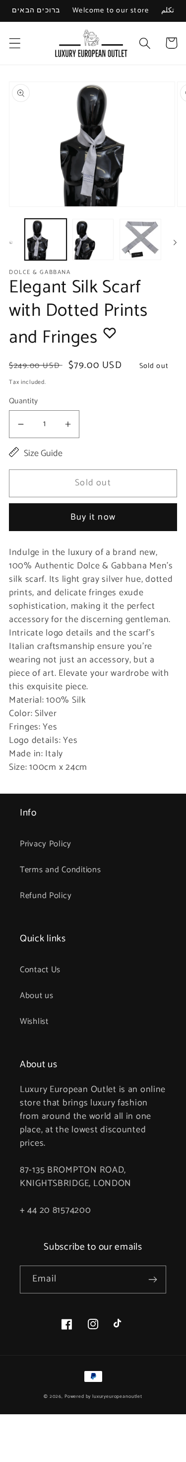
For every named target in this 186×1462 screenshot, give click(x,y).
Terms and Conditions (60, 870)
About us (37, 996)
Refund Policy (45, 896)
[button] (15, 43)
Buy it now (93, 517)
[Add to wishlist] (109, 333)
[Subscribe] (152, 1279)
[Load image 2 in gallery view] (93, 240)
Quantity (23, 401)
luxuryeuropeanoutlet (117, 1396)
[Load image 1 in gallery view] (45, 240)
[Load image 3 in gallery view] (140, 240)
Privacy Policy (45, 844)
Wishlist (34, 1021)
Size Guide (43, 453)
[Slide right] (175, 242)
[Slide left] (11, 242)
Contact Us (40, 970)
